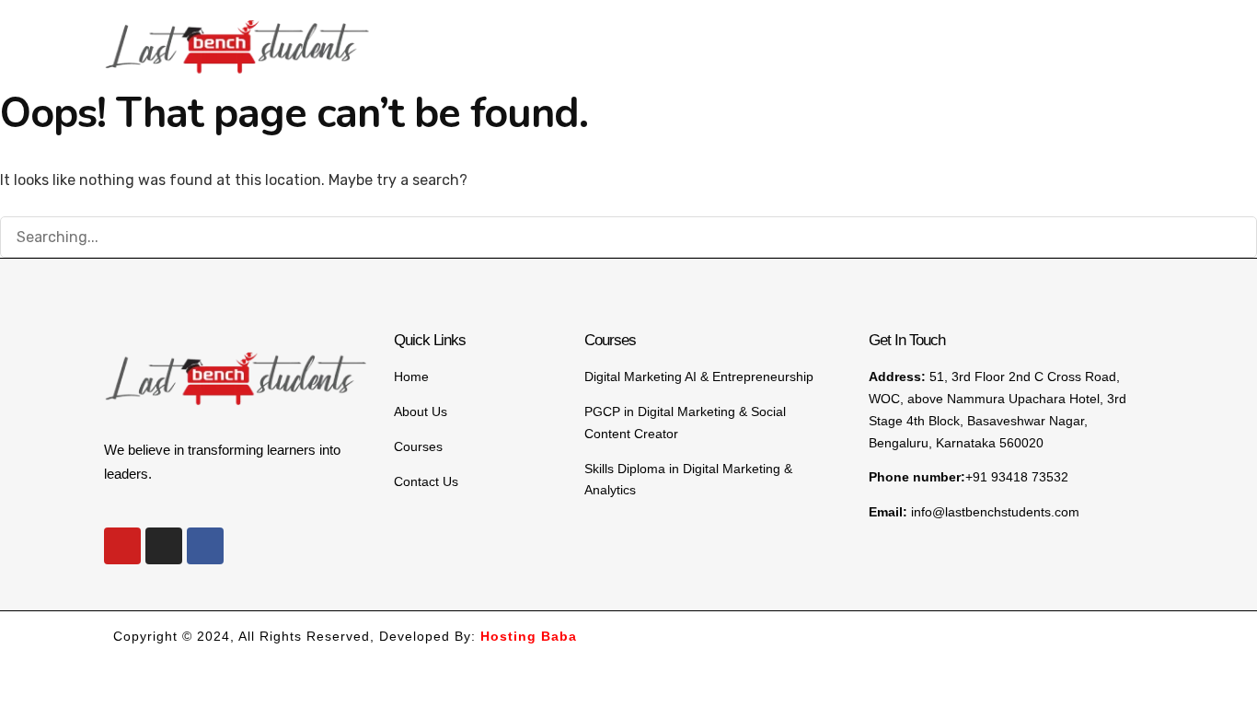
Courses (856, 36)
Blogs (1011, 36)
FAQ (948, 36)
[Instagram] (163, 545)
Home (707, 36)
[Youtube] (122, 545)
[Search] (1234, 238)
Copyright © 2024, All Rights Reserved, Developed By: (345, 636)
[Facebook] (205, 545)
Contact (1087, 36)
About (777, 36)
